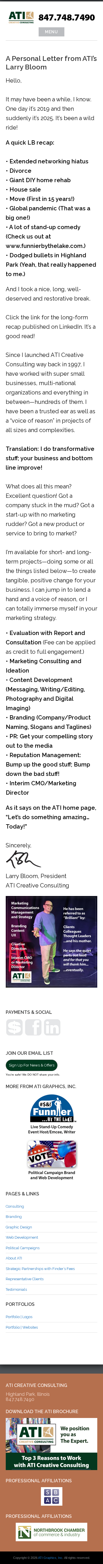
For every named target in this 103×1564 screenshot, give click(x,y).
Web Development (22, 1237)
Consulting (15, 1206)
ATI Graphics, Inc (50, 1557)
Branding (14, 1216)
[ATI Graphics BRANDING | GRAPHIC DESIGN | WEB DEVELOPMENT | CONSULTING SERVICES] (51, 23)
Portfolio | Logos (19, 1317)
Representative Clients (24, 1279)
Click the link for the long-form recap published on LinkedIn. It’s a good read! (51, 327)
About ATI (14, 1258)
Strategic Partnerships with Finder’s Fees (40, 1269)
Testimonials (16, 1289)
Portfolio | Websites (22, 1327)
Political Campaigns (22, 1248)
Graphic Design (19, 1227)
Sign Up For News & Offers (31, 1065)
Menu (51, 32)
